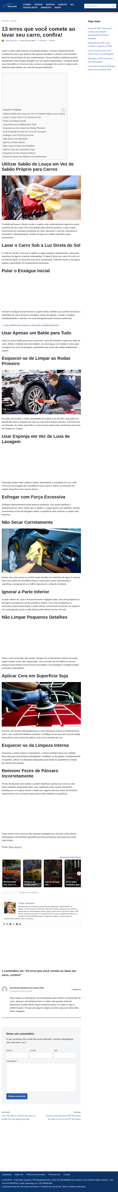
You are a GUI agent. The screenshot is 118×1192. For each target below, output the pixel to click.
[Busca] (113, 6)
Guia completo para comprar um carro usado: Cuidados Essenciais (31, 325)
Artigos (38, 5)
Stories (27, 5)
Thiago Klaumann (11, 40)
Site (55, 1050)
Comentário (11, 1061)
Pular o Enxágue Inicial (14, 121)
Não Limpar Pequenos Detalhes (19, 146)
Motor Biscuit (15, 847)
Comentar (76, 990)
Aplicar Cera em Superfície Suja (19, 149)
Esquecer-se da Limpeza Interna (19, 153)
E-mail (33, 1050)
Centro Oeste (30, 8)
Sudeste (62, 5)
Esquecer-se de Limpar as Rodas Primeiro (24, 128)
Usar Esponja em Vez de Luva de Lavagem (24, 131)
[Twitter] (14, 924)
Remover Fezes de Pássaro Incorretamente (24, 156)
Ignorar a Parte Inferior (14, 142)
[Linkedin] (20, 924)
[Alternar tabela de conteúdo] (62, 110)
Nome (9, 1050)
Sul (72, 5)
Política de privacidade (35, 1175)
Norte (58, 8)
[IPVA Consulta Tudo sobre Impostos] (10, 6)
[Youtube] (17, 924)
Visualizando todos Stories (70, 857)
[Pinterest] (10, 924)
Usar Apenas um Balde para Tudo (20, 124)
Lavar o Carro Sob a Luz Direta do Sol (22, 117)
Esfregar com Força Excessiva (18, 135)
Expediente (7, 1175)
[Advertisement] (34, 91)
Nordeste (46, 8)
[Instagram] (7, 924)
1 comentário (42, 40)
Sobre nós (19, 1175)
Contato (66, 1175)
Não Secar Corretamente (15, 138)
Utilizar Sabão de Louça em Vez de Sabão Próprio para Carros (34, 113)
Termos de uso (54, 1175)
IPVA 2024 (5, 21)
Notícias (50, 5)
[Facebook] (4, 924)
